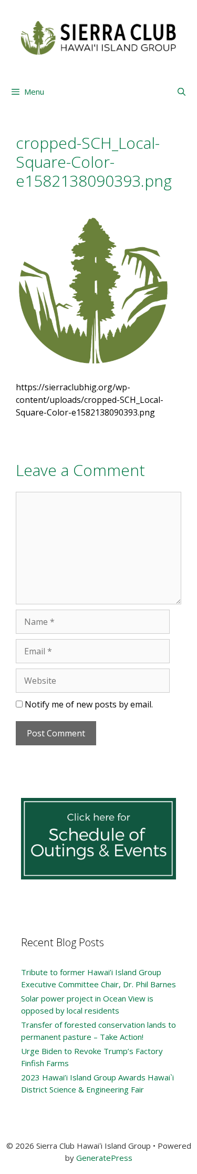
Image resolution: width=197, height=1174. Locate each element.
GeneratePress (104, 1157)
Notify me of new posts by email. (89, 704)
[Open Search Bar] (181, 91)
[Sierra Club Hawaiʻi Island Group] (98, 37)
